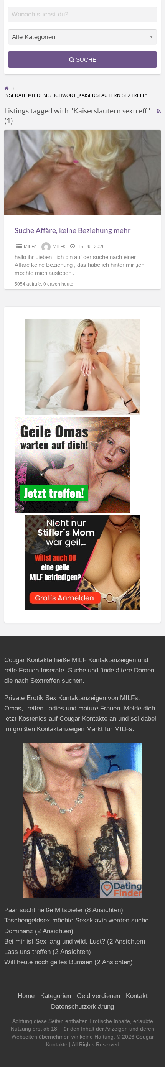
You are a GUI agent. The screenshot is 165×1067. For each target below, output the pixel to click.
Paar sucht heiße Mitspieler (43, 910)
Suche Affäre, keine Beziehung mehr (73, 230)
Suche (85, 59)
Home (26, 996)
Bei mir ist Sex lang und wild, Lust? (54, 941)
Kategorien (55, 996)
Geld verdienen (98, 996)
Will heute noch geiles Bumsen (48, 962)
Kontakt (137, 996)
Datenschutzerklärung (82, 1006)
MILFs (30, 246)
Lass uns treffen (27, 951)
